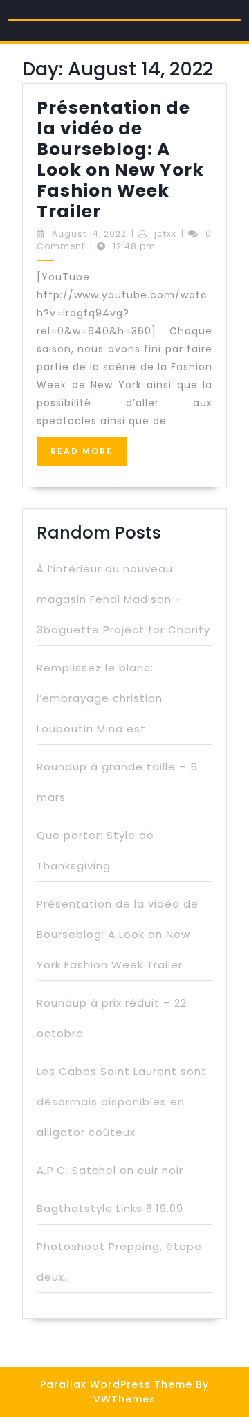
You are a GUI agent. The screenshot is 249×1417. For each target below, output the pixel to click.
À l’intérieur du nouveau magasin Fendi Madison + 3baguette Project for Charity (123, 599)
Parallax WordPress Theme (116, 1384)
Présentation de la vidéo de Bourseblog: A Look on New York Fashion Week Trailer (120, 160)
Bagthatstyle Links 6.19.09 (110, 1208)
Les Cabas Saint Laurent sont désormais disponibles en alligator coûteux (122, 1101)
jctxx (165, 234)
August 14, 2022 (89, 234)
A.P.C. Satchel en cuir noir (110, 1170)
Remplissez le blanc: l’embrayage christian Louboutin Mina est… (100, 698)
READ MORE (88, 455)
